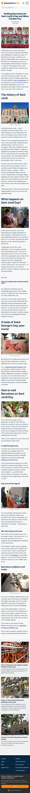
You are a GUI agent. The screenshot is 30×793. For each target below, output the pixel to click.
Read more (3, 783)
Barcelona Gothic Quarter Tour (16, 367)
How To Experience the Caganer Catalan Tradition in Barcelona (14, 666)
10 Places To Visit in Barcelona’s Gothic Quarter (14, 738)
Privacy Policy (19, 764)
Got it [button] (15, 786)
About (3, 761)
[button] (27, 3)
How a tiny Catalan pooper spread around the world (15, 282)
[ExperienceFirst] (10, 3)
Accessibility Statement (22, 767)
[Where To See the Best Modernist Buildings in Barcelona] (15, 687)
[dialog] (15, 783)
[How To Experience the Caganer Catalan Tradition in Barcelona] (15, 652)
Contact (3, 758)
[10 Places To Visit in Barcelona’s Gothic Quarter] (15, 724)
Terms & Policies (20, 761)
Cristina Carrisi (15, 21)
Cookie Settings (20, 770)
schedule (15, 555)
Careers (17, 758)
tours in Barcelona (20, 80)
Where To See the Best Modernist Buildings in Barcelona (12, 701)
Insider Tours (5, 767)
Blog (2, 764)
